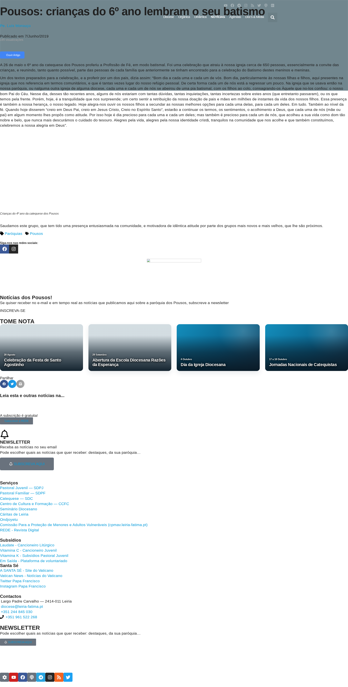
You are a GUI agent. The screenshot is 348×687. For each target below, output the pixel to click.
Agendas (235, 17)
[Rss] (252, 5)
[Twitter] (259, 5)
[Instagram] (246, 5)
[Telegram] (239, 5)
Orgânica (184, 17)
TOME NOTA (17, 321)
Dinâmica (200, 17)
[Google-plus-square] (272, 5)
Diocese (168, 17)
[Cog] (4, 677)
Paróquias (13, 233)
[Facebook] (232, 5)
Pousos (36, 233)
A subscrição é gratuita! (19, 416)
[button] (272, 17)
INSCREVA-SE (12, 310)
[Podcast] (266, 5)
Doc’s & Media (254, 17)
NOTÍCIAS (218, 17)
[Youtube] (225, 5)
